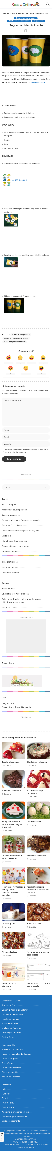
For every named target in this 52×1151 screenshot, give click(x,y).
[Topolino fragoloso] (13, 750)
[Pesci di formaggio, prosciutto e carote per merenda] (38, 875)
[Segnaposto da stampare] (13, 972)
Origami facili (8, 703)
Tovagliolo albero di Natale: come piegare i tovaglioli (12, 824)
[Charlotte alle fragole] (38, 750)
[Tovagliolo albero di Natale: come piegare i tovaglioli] (13, 810)
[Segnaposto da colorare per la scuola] (38, 972)
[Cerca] (47, 4)
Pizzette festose (9, 952)
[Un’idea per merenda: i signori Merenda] (13, 844)
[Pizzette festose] (13, 940)
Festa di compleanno (21, 335)
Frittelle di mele (34, 923)
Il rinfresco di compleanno (19, 21)
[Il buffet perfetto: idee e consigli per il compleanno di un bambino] (13, 875)
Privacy (1, 1138)
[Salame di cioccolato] (38, 844)
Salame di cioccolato (36, 855)
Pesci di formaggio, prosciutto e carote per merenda (38, 889)
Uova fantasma (34, 821)
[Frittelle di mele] (38, 912)
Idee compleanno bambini (15, 342)
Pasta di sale (8, 663)
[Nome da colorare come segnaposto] (38, 940)
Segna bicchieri (19, 180)
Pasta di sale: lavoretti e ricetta (16, 707)
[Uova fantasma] (38, 810)
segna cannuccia (38, 82)
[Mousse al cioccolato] (13, 779)
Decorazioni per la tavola (25, 18)
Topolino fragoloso (10, 762)
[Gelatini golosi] (13, 912)
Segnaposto (38, 21)
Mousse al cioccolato (11, 790)
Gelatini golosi (8, 923)
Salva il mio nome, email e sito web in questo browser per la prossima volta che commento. (26, 451)
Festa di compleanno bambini (16, 338)
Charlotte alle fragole (37, 762)
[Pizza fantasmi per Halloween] (38, 779)
